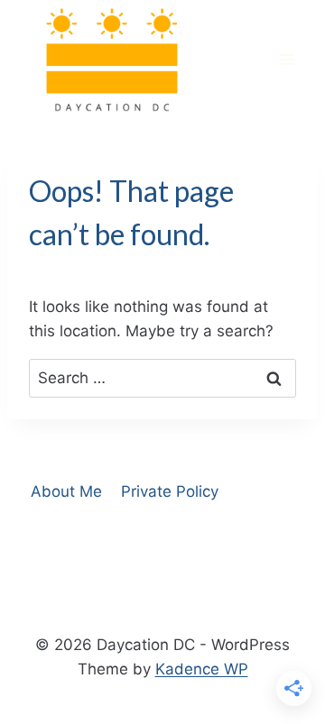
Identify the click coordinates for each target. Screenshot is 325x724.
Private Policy (169, 491)
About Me (66, 491)
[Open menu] (286, 60)
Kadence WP (201, 669)
